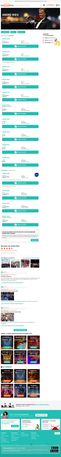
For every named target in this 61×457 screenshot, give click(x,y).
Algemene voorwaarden (33, 438)
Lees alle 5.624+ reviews (26, 19)
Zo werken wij (45, 428)
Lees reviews (25, 426)
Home (3, 17)
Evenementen (4, 439)
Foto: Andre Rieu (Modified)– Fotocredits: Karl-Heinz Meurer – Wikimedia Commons (49, 30)
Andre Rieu (7, 17)
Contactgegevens (14, 439)
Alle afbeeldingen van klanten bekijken (31, 258)
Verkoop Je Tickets (25, 436)
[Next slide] (37, 263)
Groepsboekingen (24, 434)
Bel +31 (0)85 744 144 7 (41, 405)
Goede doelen (14, 440)
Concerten (3, 434)
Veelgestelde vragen (15, 437)
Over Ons (13, 436)
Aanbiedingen (3, 440)
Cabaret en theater (5, 436)
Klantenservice (34, 434)
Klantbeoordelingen (15, 434)
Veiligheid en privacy (35, 436)
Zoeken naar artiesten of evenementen (22, 5)
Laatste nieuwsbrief (5, 442)
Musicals (2, 437)
